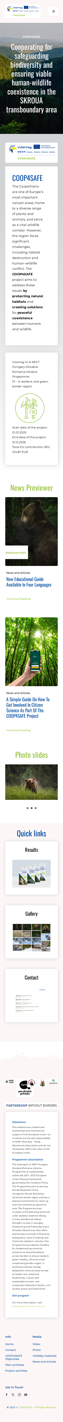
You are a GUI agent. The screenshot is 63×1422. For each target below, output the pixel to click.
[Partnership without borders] (31, 1104)
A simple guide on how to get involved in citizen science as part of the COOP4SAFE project (28, 707)
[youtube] (25, 1394)
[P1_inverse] (29, 391)
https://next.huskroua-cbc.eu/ (28, 1306)
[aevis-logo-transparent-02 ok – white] (25, 1080)
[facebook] (6, 1394)
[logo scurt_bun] (22, 6)
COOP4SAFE (25, 1407)
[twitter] (13, 1394)
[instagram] (19, 1394)
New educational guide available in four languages (28, 582)
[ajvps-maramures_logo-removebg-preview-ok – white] (42, 1080)
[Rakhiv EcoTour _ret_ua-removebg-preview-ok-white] (31, 1080)
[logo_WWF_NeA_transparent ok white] (9, 1080)
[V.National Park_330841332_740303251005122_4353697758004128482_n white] (53, 1080)
